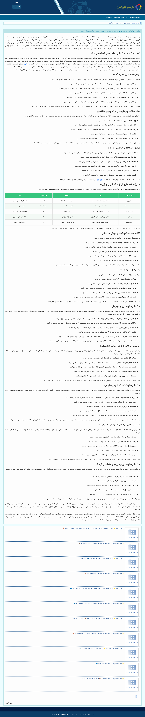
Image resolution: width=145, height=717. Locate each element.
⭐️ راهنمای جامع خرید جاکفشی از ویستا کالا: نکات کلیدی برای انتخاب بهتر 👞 (101, 543)
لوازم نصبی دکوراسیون (120, 17)
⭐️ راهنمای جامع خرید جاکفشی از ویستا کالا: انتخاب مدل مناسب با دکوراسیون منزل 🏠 (98, 633)
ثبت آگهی (16, 6)
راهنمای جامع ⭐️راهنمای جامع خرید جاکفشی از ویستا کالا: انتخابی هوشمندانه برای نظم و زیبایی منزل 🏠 (93, 528)
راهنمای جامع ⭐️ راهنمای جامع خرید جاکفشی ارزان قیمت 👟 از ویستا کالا (102, 558)
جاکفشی (110, 23)
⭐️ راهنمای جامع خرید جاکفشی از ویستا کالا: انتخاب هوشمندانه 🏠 (104, 573)
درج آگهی (27, 64)
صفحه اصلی (127, 23)
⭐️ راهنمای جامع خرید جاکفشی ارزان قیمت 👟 (110, 663)
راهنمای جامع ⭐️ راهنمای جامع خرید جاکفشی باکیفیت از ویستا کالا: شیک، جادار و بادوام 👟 (97, 588)
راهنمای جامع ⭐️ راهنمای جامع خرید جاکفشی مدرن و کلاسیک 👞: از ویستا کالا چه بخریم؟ (97, 618)
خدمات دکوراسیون (135, 17)
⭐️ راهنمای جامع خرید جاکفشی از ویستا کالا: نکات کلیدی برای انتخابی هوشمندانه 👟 (99, 603)
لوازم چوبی (109, 17)
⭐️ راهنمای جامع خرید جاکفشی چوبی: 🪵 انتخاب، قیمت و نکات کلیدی (103, 678)
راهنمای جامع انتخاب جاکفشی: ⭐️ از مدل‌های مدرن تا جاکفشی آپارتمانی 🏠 (101, 648)
